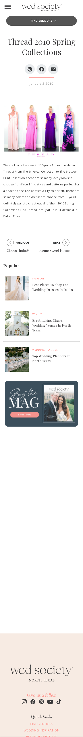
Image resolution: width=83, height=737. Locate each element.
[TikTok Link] (58, 702)
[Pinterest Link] (41, 702)
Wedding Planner (45, 349)
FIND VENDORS (41, 21)
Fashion (38, 278)
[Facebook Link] (33, 702)
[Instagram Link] (24, 702)
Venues (37, 314)
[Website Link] (41, 683)
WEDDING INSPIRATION (41, 730)
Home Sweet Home (54, 250)
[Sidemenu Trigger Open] (7, 6)
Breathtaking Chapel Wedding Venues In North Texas (51, 325)
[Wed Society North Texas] (41, 7)
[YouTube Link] (50, 702)
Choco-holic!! (18, 250)
